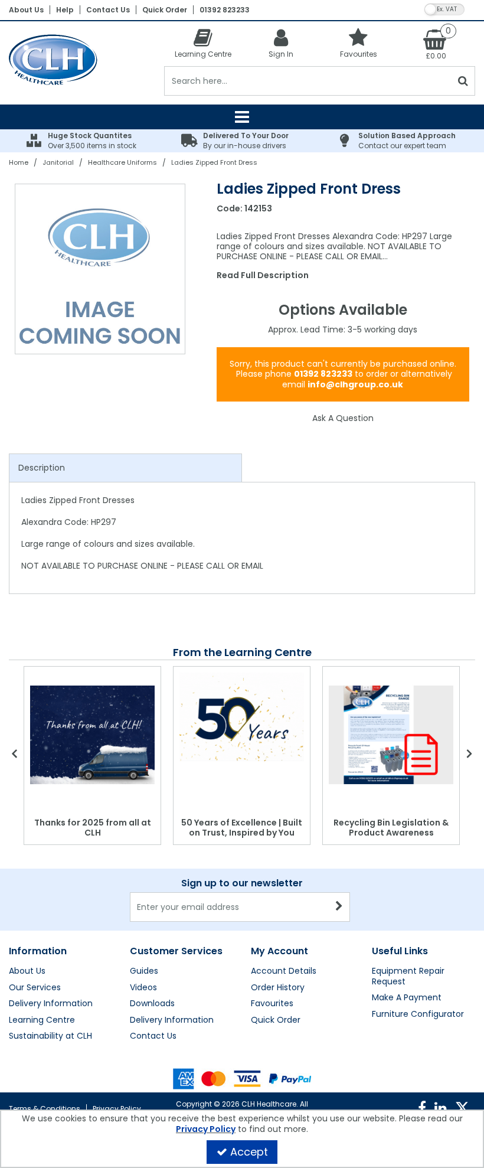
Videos (143, 988)
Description (41, 468)
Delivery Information (51, 1004)
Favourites (272, 1004)
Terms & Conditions (44, 1108)
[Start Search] (463, 81)
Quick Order (164, 9)
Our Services (35, 988)
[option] (101, 269)
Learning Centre (42, 1020)
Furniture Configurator (418, 1014)
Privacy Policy (117, 1108)
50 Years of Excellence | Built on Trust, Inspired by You (241, 828)
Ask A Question (343, 418)
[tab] (125, 468)
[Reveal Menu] (242, 117)
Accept (249, 1151)
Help (65, 9)
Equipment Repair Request (408, 976)
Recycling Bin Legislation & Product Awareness (391, 828)
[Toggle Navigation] (242, 117)
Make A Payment (407, 998)
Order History (278, 988)
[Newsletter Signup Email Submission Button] (339, 907)
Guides (144, 971)
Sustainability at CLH (50, 1036)
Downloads (152, 1004)
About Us (26, 9)
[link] (422, 1108)
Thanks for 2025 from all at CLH (92, 828)
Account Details (283, 971)
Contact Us (108, 9)
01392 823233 (225, 9)
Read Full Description (263, 275)
